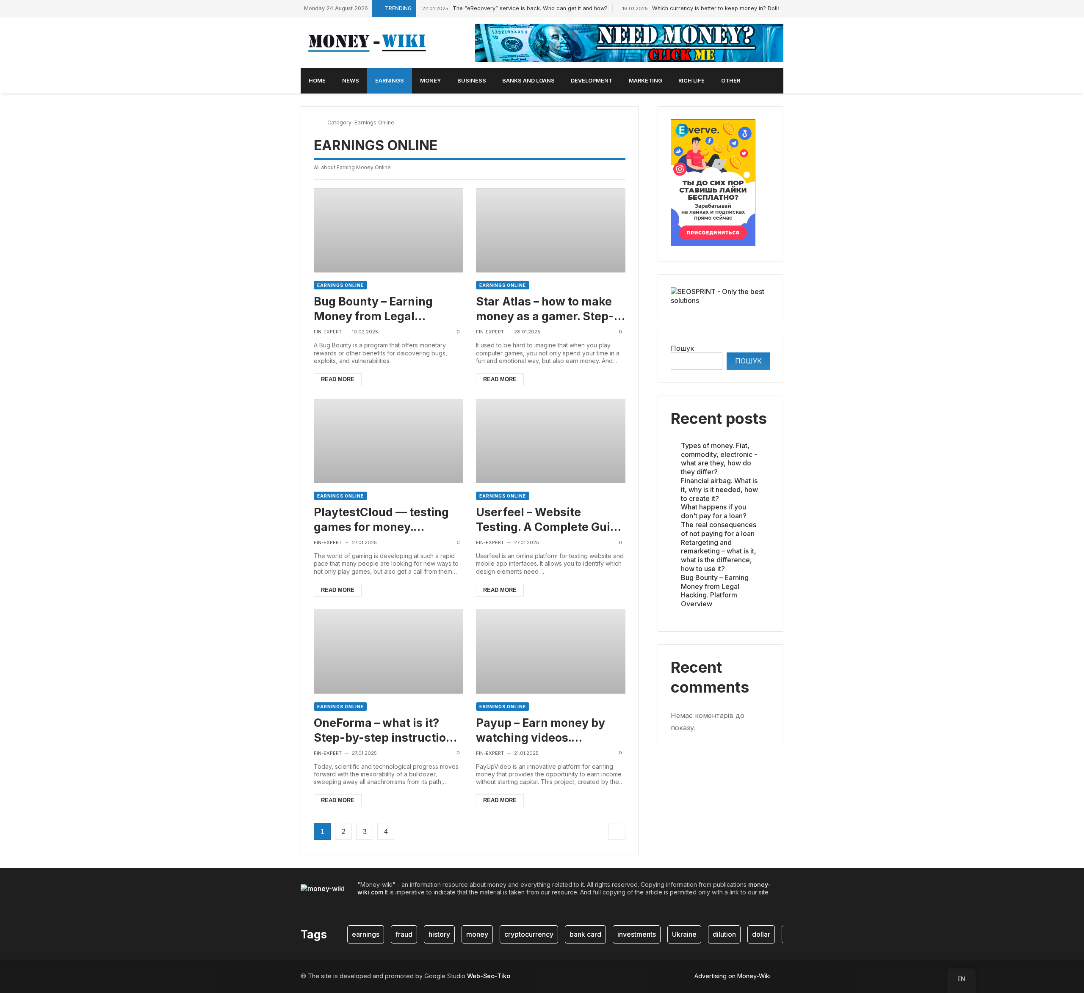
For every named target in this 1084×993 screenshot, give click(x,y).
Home (317, 80)
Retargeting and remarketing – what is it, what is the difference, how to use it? (718, 555)
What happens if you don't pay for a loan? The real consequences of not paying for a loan (718, 520)
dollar (761, 934)
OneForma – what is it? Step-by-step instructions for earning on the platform (386, 730)
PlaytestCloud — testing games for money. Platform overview (381, 519)
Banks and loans (528, 80)
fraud (403, 934)
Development (591, 80)
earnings (365, 934)
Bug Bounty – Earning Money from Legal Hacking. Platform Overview (373, 309)
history (439, 934)
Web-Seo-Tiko (488, 975)
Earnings (389, 80)
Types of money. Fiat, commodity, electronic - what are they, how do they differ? (719, 458)
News (350, 80)
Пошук (682, 348)
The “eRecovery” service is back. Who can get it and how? (515, 8)
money (477, 934)
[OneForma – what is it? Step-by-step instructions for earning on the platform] (388, 651)
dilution (724, 934)
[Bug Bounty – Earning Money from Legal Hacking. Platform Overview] (388, 230)
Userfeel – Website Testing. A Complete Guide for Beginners (550, 519)
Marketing (645, 80)
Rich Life (691, 80)
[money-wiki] (369, 42)
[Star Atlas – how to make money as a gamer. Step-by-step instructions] (550, 230)
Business (471, 80)
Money (430, 80)
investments (636, 934)
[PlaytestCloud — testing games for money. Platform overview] (388, 441)
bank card (585, 934)
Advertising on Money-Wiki (732, 975)
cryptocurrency (528, 934)
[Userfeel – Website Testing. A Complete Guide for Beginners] (550, 441)
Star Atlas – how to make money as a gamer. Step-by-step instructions (545, 309)
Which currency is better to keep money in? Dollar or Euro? (714, 8)
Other (730, 80)
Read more (337, 379)
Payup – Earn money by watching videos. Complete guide (540, 730)
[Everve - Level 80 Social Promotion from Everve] (713, 243)
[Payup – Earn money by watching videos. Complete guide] (550, 651)
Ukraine (684, 934)
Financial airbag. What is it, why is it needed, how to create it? (719, 489)
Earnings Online (340, 285)
